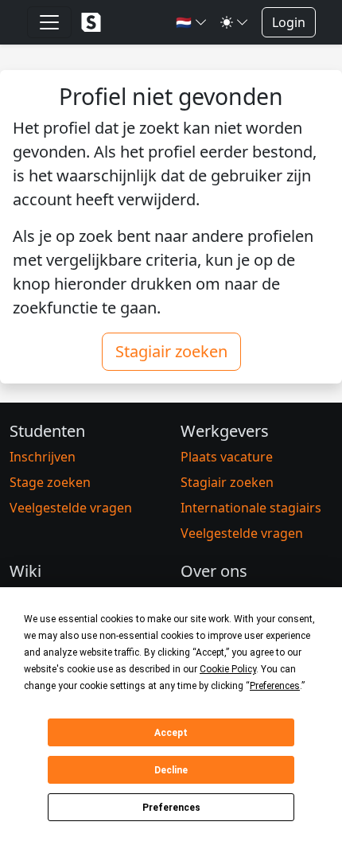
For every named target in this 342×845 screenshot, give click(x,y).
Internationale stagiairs (251, 507)
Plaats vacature (227, 456)
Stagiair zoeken (171, 351)
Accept (171, 732)
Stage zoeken (50, 482)
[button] (192, 22)
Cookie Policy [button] (228, 669)
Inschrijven (43, 456)
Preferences (171, 807)
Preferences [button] (275, 685)
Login (288, 22)
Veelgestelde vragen (71, 507)
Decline (171, 770)
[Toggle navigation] (49, 22)
